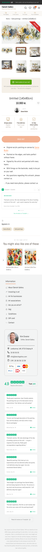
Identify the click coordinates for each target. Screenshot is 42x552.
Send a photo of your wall (22, 82)
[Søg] (25, 8)
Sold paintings (19, 229)
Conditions (12, 314)
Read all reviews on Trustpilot (20, 519)
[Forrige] (3, 260)
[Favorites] (30, 8)
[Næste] (38, 260)
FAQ (9, 309)
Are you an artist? (15, 305)
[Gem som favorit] (38, 103)
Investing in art (14, 292)
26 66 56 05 (15, 352)
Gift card (11, 318)
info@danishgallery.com (19, 356)
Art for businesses (15, 296)
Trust (32, 384)
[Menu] (39, 8)
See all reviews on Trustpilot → (21, 213)
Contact (11, 322)
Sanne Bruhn (24, 111)
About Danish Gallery (16, 287)
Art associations (14, 300)
